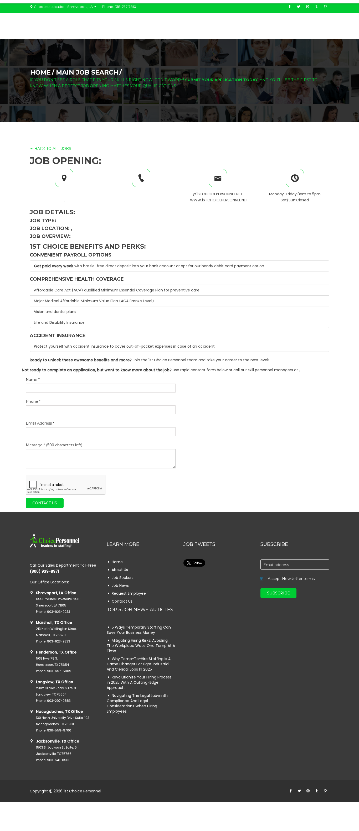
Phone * (33, 401)
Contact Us (44, 503)
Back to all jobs (52, 148)
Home (40, 72)
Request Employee (129, 593)
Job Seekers (123, 577)
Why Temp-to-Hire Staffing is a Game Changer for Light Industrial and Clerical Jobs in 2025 (139, 664)
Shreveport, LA (80, 6)
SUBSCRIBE (278, 593)
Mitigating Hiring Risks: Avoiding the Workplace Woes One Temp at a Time (141, 646)
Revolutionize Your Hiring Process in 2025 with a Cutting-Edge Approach (139, 682)
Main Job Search (87, 72)
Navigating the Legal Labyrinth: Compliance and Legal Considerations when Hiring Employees (137, 703)
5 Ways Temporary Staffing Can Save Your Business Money (139, 630)
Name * (33, 379)
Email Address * (40, 423)
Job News (120, 585)
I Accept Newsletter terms (290, 578)
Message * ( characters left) (54, 445)
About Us (120, 569)
